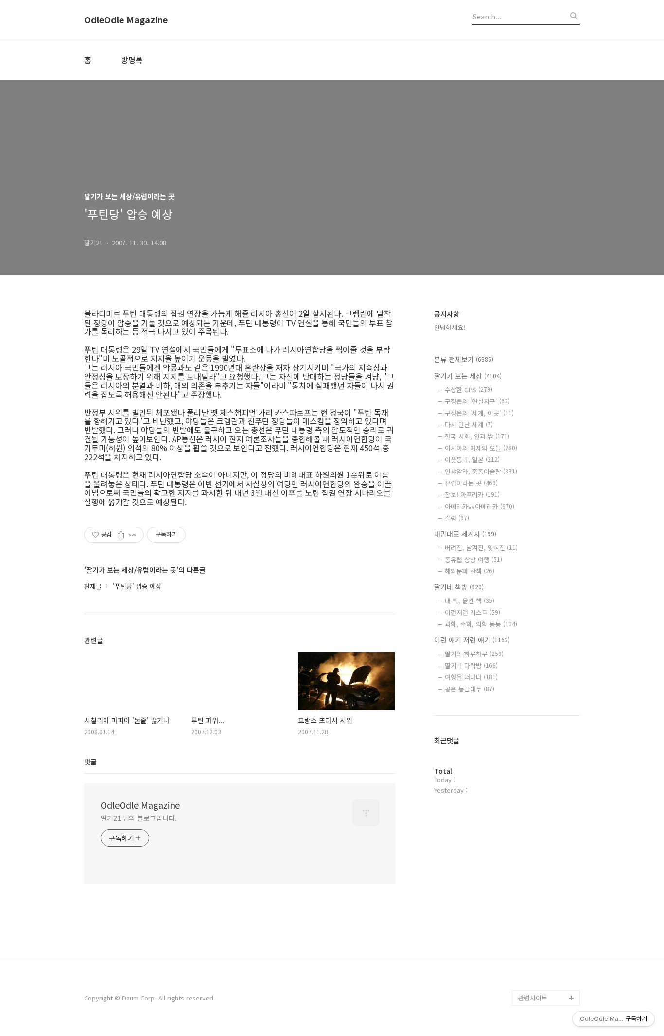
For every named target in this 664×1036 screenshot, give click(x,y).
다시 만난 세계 (469, 424)
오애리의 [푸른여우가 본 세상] (547, 943)
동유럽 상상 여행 (473, 559)
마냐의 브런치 (537, 966)
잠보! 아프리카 (472, 494)
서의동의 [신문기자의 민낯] (547, 881)
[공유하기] (121, 534)
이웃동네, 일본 (472, 459)
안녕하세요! (449, 327)
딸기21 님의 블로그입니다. (139, 818)
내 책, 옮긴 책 (469, 600)
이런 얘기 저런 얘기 (472, 640)
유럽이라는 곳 (471, 483)
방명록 (132, 59)
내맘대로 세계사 (465, 534)
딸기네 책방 (459, 587)
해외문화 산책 (469, 571)
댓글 (90, 761)
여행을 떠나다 (471, 677)
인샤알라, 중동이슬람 (481, 471)
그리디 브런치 (537, 982)
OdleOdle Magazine (126, 20)
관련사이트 (532, 997)
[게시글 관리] (133, 534)
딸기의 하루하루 (474, 653)
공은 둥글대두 (469, 688)
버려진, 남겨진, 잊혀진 (481, 547)
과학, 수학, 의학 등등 (481, 624)
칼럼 (457, 518)
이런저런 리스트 (472, 612)
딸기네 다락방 (471, 665)
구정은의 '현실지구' (477, 401)
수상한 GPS (468, 389)
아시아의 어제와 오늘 (481, 448)
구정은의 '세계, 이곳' (479, 413)
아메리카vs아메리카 (479, 506)
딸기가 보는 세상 (468, 376)
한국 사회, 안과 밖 (477, 436)
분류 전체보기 (463, 359)
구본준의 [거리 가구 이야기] (549, 912)
